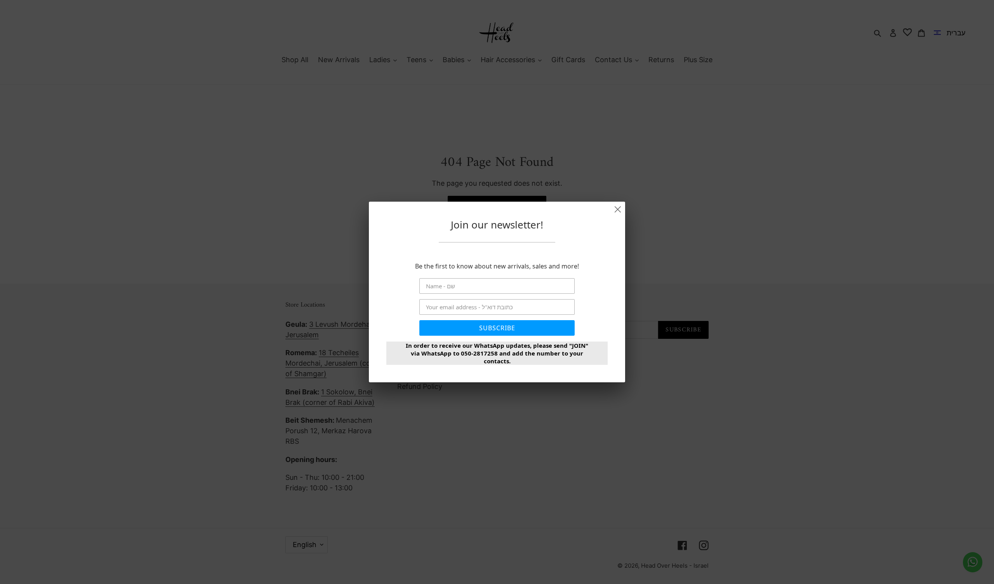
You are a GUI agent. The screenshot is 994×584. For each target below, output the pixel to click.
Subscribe (497, 328)
